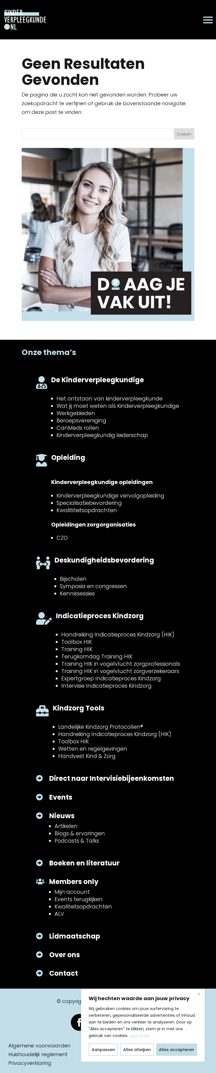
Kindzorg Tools (78, 708)
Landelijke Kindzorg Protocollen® (100, 727)
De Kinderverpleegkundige (97, 379)
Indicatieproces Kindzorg (100, 615)
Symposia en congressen (93, 586)
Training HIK (77, 649)
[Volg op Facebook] (79, 1022)
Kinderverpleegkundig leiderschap (102, 435)
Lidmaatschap (74, 936)
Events (60, 797)
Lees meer (140, 1035)
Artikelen (66, 826)
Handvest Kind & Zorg (87, 756)
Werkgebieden (76, 413)
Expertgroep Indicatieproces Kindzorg (111, 678)
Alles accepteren (176, 1049)
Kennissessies (77, 593)
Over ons (64, 954)
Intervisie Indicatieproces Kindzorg (106, 686)
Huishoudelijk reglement (38, 1054)
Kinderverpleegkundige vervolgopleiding (110, 496)
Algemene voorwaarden (39, 1045)
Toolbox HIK (76, 642)
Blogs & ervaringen (80, 833)
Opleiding (68, 457)
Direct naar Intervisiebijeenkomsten (111, 778)
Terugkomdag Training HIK (96, 656)
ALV (59, 914)
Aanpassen (103, 1049)
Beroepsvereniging (81, 420)
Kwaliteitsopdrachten (83, 906)
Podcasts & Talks (77, 841)
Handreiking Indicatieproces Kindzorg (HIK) (117, 634)
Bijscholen (73, 579)
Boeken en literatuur (84, 863)
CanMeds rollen (78, 428)
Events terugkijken (79, 899)
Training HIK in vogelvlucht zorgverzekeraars (120, 671)
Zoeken (184, 134)
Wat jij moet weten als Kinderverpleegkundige (118, 406)
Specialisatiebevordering (89, 503)
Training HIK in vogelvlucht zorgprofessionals (120, 664)
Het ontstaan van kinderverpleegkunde (110, 398)
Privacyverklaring (29, 1063)
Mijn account (72, 892)
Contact (63, 973)
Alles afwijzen (137, 1049)
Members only (73, 881)
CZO (62, 538)
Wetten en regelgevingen (92, 749)
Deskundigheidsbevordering (104, 560)
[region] (143, 1025)
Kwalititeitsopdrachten (87, 510)
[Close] (198, 994)
